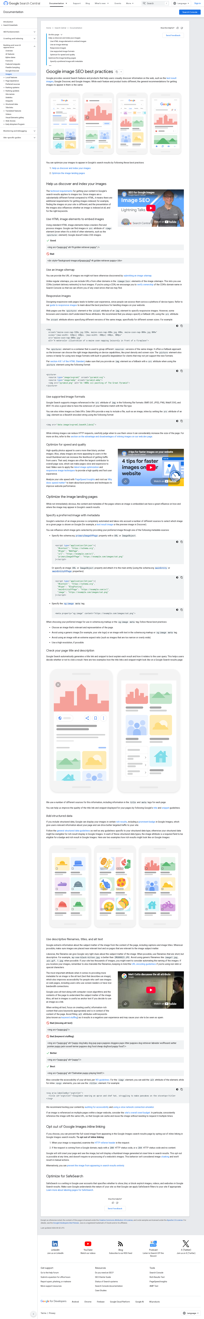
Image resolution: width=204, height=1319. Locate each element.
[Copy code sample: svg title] (181, 1089)
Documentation (56, 3)
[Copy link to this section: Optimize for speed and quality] (88, 444)
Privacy (52, 1313)
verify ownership (145, 284)
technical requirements (61, 191)
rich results (121, 821)
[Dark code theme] (177, 326)
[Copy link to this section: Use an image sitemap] (77, 270)
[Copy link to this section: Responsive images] (73, 296)
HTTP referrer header (105, 1142)
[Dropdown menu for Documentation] (67, 3)
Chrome (87, 1302)
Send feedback (173, 35)
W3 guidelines (102, 1079)
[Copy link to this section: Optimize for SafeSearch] (86, 1176)
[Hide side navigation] (33, 1314)
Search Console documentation (109, 1286)
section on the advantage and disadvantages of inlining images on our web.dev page (111, 436)
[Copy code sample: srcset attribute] (181, 326)
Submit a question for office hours (55, 1277)
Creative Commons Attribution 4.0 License (116, 1220)
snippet (165, 808)
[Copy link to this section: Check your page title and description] (97, 650)
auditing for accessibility (97, 1107)
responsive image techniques (60, 470)
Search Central (30, 3)
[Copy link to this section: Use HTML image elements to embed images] (106, 219)
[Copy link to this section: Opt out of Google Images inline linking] (108, 1127)
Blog (88, 3)
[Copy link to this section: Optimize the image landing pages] (100, 497)
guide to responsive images (63, 305)
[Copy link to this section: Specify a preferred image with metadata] (102, 515)
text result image (105, 524)
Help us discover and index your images (71, 168)
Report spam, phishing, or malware (56, 1281)
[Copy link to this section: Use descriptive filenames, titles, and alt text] (105, 939)
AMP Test (154, 1286)
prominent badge (147, 821)
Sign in (197, 3)
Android (75, 1302)
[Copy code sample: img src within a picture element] (181, 371)
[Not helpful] (182, 28)
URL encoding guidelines (144, 964)
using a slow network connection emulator (133, 1107)
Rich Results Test (157, 1277)
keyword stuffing (69, 1017)
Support (77, 3)
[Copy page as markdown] (116, 71)
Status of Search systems (106, 1281)
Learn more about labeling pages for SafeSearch (69, 1190)
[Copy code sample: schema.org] (181, 542)
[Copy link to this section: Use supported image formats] (88, 397)
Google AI (139, 1302)
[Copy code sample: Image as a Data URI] (181, 421)
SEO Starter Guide (103, 1277)
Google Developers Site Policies (66, 1223)
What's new (100, 3)
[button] (18, 25)
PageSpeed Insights (85, 479)
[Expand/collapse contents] (61, 34)
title (155, 808)
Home (48, 28)
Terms (43, 1313)
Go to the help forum (50, 1273)
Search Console (189, 12)
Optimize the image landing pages (68, 173)
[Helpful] (178, 28)
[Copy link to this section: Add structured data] (75, 816)
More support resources (51, 1286)
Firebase (100, 1302)
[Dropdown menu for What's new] (108, 3)
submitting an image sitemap (138, 275)
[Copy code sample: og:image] (181, 610)
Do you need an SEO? (104, 1273)
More (128, 3)
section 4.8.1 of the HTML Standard (67, 361)
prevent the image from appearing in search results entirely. (95, 1165)
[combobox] (155, 3)
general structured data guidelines (73, 830)
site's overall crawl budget (137, 1112)
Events (118, 3)
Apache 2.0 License (175, 1220)
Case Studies (101, 1290)
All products (154, 1302)
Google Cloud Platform (120, 1302)
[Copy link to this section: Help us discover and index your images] (109, 184)
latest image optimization (86, 467)
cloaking (165, 1156)
